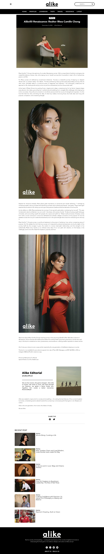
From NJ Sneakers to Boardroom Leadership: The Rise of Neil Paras (47, 482)
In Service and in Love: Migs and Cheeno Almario (50, 467)
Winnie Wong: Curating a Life (46, 435)
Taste (52, 11)
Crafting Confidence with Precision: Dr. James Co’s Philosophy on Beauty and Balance (49, 498)
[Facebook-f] (47, 547)
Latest (79, 11)
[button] (19, 4)
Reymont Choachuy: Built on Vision (48, 512)
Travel (60, 11)
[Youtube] (57, 547)
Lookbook (43, 11)
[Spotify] (54, 547)
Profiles (32, 11)
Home (24, 11)
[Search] (92, 4)
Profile (52, 18)
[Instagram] (50, 547)
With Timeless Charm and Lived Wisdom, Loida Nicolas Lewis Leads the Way (50, 451)
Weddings (70, 11)
